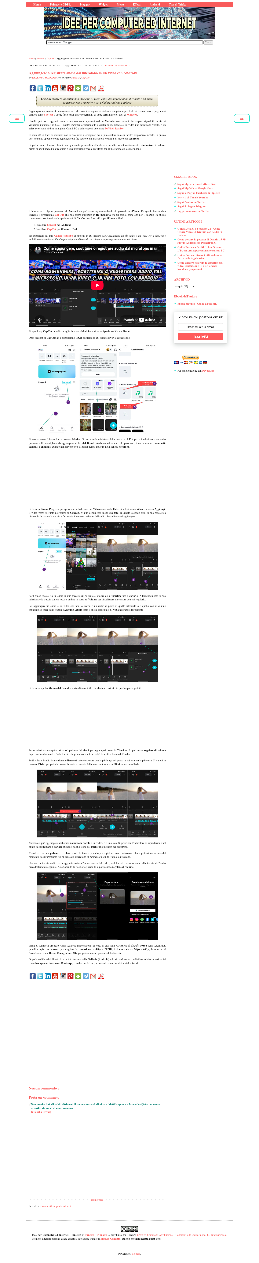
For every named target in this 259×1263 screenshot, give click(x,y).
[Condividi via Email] (93, 88)
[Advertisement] (97, 179)
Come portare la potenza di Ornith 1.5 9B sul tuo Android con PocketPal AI (201, 241)
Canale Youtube (63, 236)
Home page (97, 1199)
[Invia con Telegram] (86, 88)
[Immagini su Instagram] (63, 88)
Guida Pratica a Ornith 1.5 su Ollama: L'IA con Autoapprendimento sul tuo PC (200, 248)
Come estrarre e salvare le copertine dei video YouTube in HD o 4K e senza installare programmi (200, 266)
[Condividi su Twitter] (40, 88)
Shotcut (48, 115)
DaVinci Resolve (114, 128)
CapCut (85, 77)
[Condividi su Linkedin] (48, 88)
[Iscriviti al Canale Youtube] (55, 88)
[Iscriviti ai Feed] (78, 88)
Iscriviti (200, 336)
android (75, 77)
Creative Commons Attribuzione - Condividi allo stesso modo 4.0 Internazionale (181, 1235)
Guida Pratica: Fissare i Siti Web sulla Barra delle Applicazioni (199, 256)
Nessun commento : (117, 65)
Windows (132, 115)
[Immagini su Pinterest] (70, 88)
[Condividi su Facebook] (33, 88)
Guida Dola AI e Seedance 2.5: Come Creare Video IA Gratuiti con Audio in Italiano (199, 232)
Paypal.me (208, 371)
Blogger (136, 1253)
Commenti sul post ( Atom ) (56, 1206)
